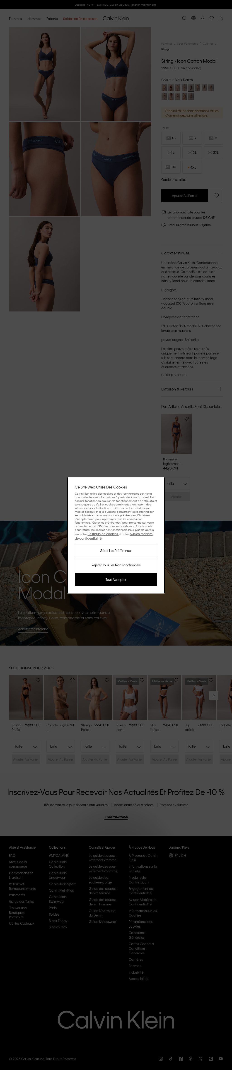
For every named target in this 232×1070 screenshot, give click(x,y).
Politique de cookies (102, 534)
